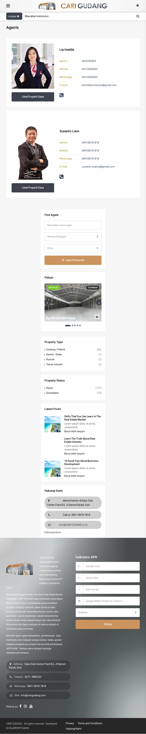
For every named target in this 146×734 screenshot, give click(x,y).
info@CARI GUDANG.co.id (73, 524)
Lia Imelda (66, 49)
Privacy (70, 723)
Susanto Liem (69, 131)
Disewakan (52, 392)
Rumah (50, 359)
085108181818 (90, 142)
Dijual (49, 387)
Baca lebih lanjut (74, 431)
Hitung (108, 624)
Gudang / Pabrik (55, 349)
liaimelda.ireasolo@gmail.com (99, 85)
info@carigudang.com (33, 695)
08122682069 (90, 69)
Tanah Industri (54, 364)
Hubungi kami (52, 532)
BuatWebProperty (19, 728)
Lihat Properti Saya (33, 96)
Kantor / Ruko (54, 354)
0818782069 (89, 61)
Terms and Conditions (90, 723)
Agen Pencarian (75, 260)
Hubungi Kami (73, 728)
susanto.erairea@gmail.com (98, 166)
